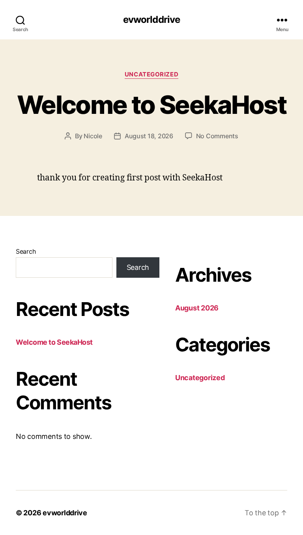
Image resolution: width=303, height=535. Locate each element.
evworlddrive (151, 19)
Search (26, 251)
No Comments (217, 136)
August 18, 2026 (149, 136)
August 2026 (197, 308)
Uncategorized (151, 74)
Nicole (93, 136)
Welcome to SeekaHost (151, 104)
